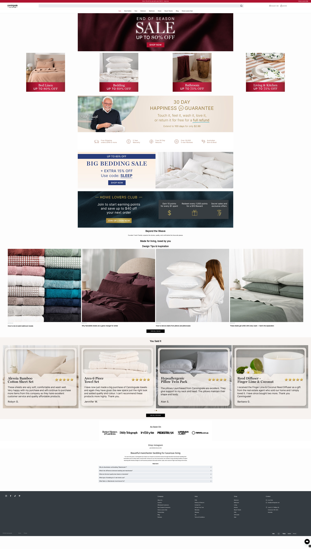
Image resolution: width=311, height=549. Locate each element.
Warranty (197, 509)
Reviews (160, 517)
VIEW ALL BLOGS (156, 331)
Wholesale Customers (163, 505)
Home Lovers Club (303, 1)
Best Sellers (127, 11)
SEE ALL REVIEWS (155, 415)
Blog (177, 11)
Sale (119, 11)
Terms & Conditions (200, 517)
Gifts (235, 512)
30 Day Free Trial (199, 507)
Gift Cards (236, 514)
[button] (154, 410)
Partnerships (161, 512)
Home (159, 11)
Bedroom (143, 11)
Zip (195, 514)
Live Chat (270, 500)
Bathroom (152, 11)
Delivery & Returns (199, 502)
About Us (160, 500)
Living (235, 505)
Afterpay (197, 512)
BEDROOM (84, 323)
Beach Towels (169, 11)
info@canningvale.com (274, 502)
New (136, 11)
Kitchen (236, 507)
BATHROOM (10, 323)
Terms (19, 533)
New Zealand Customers (164, 507)
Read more (155, 463)
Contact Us (197, 505)
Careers (160, 502)
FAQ (196, 500)
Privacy (25, 533)
